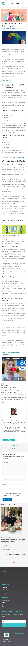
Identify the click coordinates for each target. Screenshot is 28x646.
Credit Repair (4, 28)
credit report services (8, 68)
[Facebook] (5, 440)
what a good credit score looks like (18, 157)
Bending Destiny (13, 3)
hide (10, 80)
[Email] (13, 440)
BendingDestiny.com (20, 420)
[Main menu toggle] (25, 3)
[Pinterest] (3, 440)
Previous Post (14, 445)
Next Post (14, 448)
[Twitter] (8, 440)
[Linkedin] (14, 437)
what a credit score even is (12, 203)
